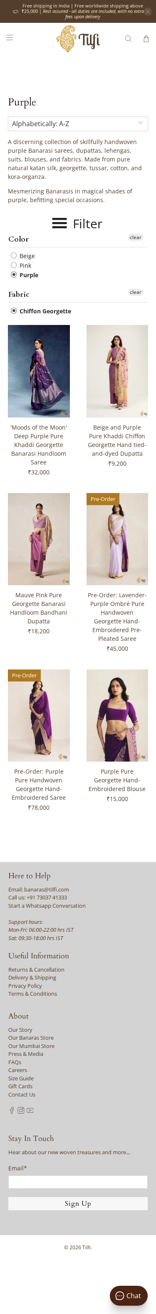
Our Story (20, 1029)
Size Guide (21, 1078)
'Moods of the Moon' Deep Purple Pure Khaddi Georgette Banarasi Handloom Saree (38, 444)
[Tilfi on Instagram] (21, 1112)
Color (18, 239)
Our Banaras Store (31, 1037)
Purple (28, 275)
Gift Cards (20, 1086)
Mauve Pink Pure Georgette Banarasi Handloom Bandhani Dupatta (38, 608)
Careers (17, 1070)
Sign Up (78, 1203)
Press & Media (25, 1054)
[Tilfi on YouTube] (30, 1112)
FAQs (14, 1062)
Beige (26, 256)
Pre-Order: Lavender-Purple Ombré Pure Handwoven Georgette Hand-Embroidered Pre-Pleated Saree (117, 616)
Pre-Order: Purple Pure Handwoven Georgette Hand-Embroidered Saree (39, 784)
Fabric (19, 294)
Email (17, 1168)
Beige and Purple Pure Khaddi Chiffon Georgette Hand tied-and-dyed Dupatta (117, 440)
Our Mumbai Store (31, 1046)
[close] (148, 11)
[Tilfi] (78, 39)
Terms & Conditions (32, 993)
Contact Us (21, 1094)
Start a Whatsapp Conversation (47, 905)
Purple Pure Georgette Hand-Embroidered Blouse (117, 780)
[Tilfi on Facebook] (11, 1112)
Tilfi (86, 1247)
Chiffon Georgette (44, 311)
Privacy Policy (25, 985)
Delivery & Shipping (32, 977)
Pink (24, 265)
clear (135, 237)
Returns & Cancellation (36, 969)
